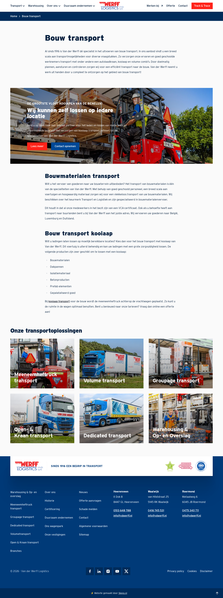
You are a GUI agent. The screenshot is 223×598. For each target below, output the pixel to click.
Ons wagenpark (54, 526)
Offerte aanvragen (90, 500)
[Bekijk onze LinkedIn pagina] (99, 571)
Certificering (52, 509)
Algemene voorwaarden (93, 526)
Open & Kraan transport (24, 542)
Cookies (192, 571)
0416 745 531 (156, 510)
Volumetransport (20, 534)
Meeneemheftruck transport (21, 506)
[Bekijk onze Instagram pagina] (108, 571)
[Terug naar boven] (217, 593)
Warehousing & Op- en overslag (23, 494)
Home (13, 16)
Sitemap (84, 534)
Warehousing (36, 5)
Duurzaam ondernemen (78, 5)
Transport (16, 5)
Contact (183, 5)
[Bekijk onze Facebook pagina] (90, 571)
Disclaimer (206, 571)
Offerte (170, 5)
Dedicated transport (22, 525)
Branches (16, 550)
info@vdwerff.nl (122, 515)
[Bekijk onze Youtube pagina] (117, 571)
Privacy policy (175, 571)
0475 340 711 (190, 510)
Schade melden (88, 509)
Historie (49, 500)
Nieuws (83, 492)
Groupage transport (22, 517)
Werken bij (153, 5)
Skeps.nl (123, 593)
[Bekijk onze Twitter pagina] (126, 571)
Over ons (52, 5)
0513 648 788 (122, 510)
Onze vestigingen (55, 534)
